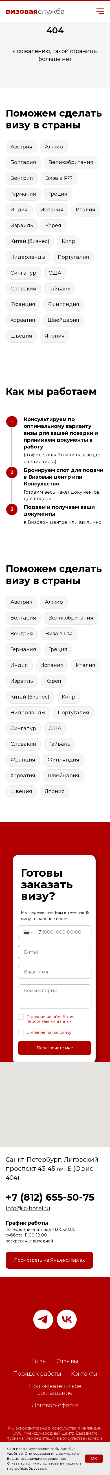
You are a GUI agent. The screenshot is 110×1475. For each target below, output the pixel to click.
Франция (22, 304)
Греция (58, 194)
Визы (39, 1361)
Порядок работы (37, 1373)
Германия (23, 194)
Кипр (68, 241)
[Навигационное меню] (100, 11)
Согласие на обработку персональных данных (50, 1019)
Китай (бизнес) (29, 241)
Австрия (21, 147)
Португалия (73, 257)
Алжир (54, 147)
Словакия (23, 289)
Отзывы (67, 1361)
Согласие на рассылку (49, 1032)
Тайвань (59, 289)
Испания (51, 210)
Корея (53, 225)
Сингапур (23, 273)
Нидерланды (27, 257)
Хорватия (22, 320)
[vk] (67, 1319)
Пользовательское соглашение (55, 1389)
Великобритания (71, 162)
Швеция (21, 336)
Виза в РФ (58, 178)
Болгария (23, 162)
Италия (85, 210)
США (55, 273)
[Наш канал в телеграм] (43, 1319)
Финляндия (63, 304)
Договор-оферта (55, 1405)
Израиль (21, 225)
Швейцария (63, 320)
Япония (55, 336)
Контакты (84, 1373)
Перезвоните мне (55, 1048)
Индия (19, 210)
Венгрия (21, 178)
